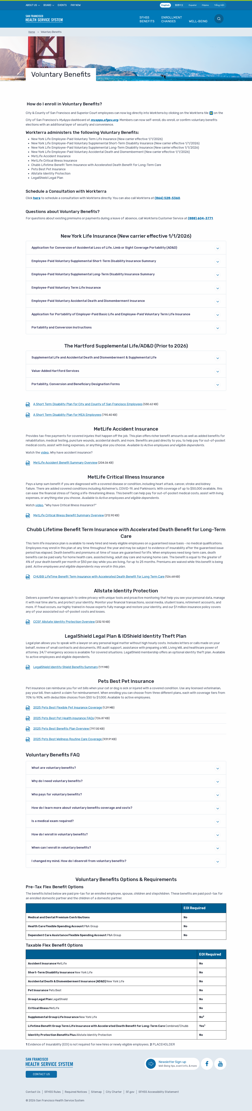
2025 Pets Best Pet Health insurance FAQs (63, 718)
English (165, 5)
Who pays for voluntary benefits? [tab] (57, 794)
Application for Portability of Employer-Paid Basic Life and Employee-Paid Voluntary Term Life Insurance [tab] (111, 314)
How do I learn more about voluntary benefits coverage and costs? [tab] (82, 808)
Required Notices (76, 1091)
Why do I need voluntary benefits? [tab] (57, 781)
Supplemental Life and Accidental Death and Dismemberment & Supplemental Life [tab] (94, 357)
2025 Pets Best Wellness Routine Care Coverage (68, 739)
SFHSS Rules (52, 1091)
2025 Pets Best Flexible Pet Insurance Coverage (67, 707)
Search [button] (219, 18)
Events (62, 5)
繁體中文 (179, 5)
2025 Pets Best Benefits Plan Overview (61, 729)
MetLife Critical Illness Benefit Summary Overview (68, 515)
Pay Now (76, 5)
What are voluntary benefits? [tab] (54, 768)
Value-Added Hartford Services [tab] (55, 371)
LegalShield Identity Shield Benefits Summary (65, 667)
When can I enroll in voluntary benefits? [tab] (61, 847)
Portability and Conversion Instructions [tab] (62, 327)
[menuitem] (32, 5)
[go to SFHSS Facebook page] (207, 1064)
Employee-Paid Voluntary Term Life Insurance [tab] (66, 288)
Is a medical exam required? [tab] (53, 821)
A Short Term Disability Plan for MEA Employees (67, 415)
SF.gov (130, 1091)
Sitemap (96, 1091)
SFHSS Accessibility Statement (159, 1091)
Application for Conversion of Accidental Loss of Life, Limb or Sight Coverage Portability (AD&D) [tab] (104, 248)
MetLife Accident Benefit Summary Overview (65, 463)
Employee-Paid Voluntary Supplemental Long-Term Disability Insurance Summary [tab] (93, 274)
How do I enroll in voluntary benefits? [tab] (60, 834)
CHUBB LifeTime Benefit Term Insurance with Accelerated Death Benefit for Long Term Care (99, 576)
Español (192, 5)
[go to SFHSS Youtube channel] (220, 1064)
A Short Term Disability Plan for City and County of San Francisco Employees (87, 404)
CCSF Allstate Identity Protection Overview (64, 622)
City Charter (114, 1091)
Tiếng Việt (219, 5)
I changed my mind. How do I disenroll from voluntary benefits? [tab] (79, 861)
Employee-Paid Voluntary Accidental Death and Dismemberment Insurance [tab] (88, 301)
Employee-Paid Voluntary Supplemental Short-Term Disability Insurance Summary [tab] (94, 261)
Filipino (205, 5)
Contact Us (41, 1074)
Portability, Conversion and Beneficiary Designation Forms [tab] (76, 384)
